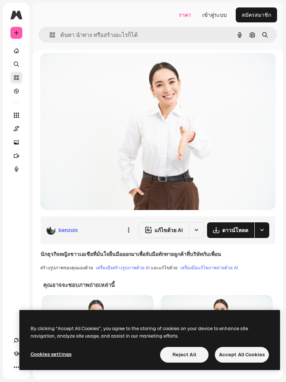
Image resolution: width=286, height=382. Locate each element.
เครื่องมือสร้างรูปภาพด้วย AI (123, 268)
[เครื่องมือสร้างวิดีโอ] (16, 156)
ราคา (185, 15)
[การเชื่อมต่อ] (16, 340)
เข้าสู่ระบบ (214, 15)
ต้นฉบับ (86, 67)
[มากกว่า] (16, 367)
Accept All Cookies (242, 354)
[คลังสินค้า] (16, 78)
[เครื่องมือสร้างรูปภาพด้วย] (16, 142)
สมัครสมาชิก (256, 15)
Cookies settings (51, 354)
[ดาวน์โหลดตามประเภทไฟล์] (261, 230)
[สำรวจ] (16, 91)
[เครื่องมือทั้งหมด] (16, 115)
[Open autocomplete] (49, 35)
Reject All (184, 354)
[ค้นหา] (16, 64)
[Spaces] (16, 129)
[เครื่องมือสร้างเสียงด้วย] (16, 169)
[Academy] (16, 354)
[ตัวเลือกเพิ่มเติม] (128, 230)
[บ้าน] (16, 51)
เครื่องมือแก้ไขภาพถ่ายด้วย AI (209, 268)
